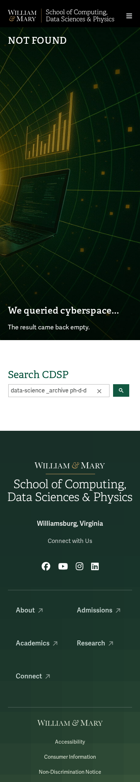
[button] (99, 390)
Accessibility (70, 742)
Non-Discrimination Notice (70, 772)
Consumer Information (70, 757)
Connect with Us (70, 541)
